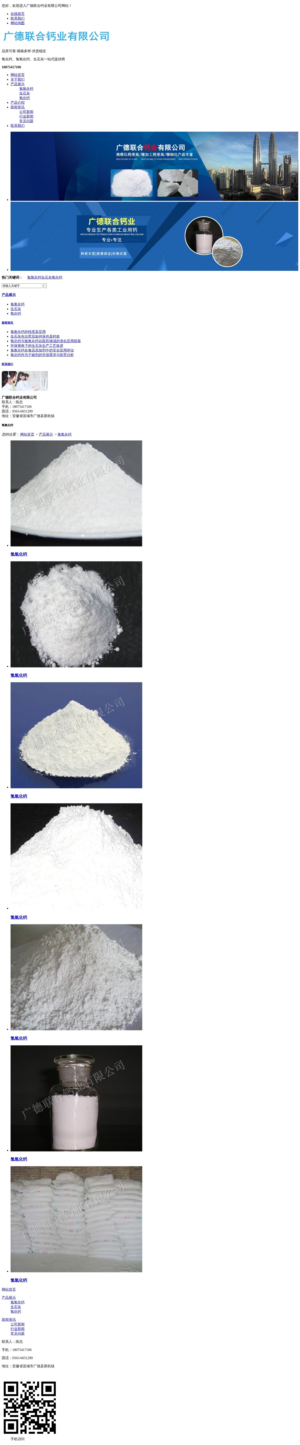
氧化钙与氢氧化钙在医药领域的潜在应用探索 (46, 341)
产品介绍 (18, 102)
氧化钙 (24, 98)
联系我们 (18, 18)
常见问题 (26, 121)
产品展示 (18, 84)
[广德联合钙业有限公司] (56, 41)
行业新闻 (26, 116)
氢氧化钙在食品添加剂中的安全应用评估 (42, 350)
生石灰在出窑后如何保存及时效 (35, 336)
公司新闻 (26, 112)
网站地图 (18, 23)
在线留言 (18, 14)
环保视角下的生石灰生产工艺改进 (37, 345)
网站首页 (18, 75)
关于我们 (18, 79)
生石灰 (24, 93)
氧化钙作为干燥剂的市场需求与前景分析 (42, 355)
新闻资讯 (18, 107)
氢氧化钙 (26, 89)
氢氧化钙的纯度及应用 (28, 332)
